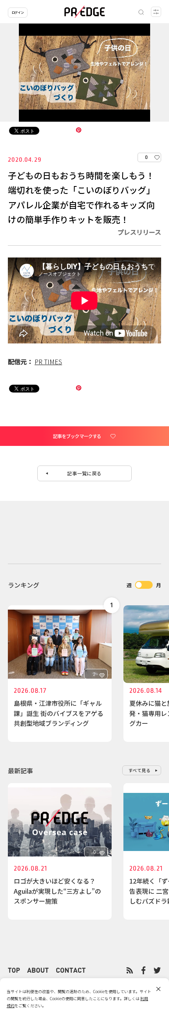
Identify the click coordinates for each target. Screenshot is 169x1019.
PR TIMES (48, 361)
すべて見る (140, 770)
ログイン (18, 12)
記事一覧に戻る (84, 473)
